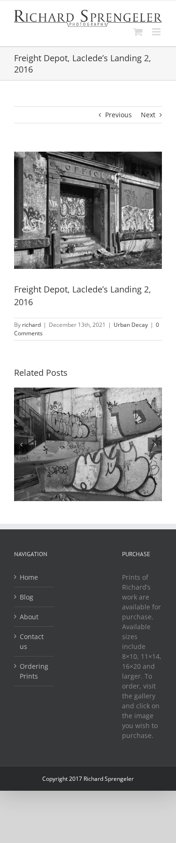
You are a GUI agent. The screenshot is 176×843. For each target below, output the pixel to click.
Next (148, 114)
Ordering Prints (34, 671)
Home (29, 577)
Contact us (32, 641)
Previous (118, 114)
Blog (26, 596)
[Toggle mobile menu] (157, 32)
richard (31, 325)
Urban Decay (131, 325)
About (29, 616)
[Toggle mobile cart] (138, 32)
